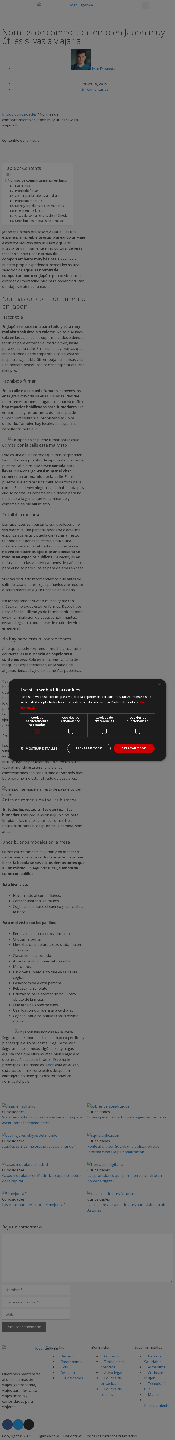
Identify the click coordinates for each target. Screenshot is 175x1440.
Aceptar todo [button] (134, 748)
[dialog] (87, 720)
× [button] (159, 684)
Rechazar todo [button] (89, 748)
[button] (38, 748)
